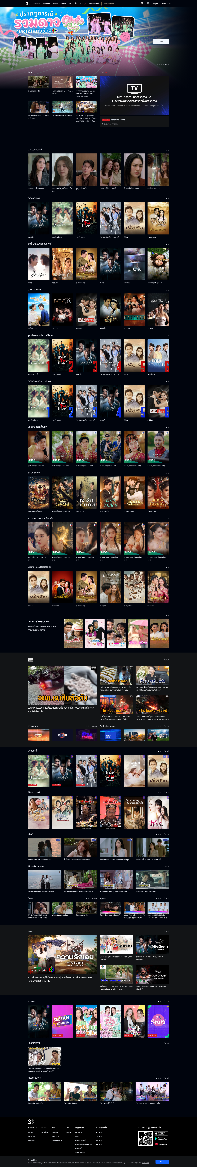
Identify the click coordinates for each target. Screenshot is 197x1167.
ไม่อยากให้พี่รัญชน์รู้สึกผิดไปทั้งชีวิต (62, 190)
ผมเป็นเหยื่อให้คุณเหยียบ (36, 188)
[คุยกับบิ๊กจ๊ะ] (158, 735)
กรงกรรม (127, 328)
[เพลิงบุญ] (62, 309)
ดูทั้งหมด (115, 124)
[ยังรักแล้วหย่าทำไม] (38, 82)
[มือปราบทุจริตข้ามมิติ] (38, 492)
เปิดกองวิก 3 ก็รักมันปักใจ (108, 1103)
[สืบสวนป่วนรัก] (95, 633)
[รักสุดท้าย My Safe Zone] (158, 264)
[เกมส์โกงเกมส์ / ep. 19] (110, 771)
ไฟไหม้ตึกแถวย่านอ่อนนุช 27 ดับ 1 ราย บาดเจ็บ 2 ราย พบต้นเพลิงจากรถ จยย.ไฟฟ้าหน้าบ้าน (115, 718)
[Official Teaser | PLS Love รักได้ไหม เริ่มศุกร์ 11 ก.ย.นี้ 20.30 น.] (38, 908)
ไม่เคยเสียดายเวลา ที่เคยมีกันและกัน (39, 859)
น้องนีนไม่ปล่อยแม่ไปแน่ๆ (131, 188)
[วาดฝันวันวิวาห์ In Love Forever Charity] (62, 82)
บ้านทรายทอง (152, 237)
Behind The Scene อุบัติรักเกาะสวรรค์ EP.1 (114, 891)
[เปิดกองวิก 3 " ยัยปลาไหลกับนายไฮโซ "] (152, 1091)
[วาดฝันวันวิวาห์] (62, 218)
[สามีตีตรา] (86, 309)
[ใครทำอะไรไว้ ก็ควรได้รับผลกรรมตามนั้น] (152, 847)
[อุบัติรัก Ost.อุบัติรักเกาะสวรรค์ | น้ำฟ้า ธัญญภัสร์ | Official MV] (116, 944)
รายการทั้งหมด (44, 1132)
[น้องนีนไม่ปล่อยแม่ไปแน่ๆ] (134, 169)
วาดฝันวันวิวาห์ (57, 237)
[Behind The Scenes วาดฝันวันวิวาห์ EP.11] (44, 879)
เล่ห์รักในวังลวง (152, 511)
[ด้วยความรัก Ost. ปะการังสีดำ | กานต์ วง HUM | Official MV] (152, 974)
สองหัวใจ (31, 237)
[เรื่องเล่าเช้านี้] (38, 735)
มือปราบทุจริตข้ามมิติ (35, 511)
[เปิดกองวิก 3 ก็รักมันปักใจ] (116, 1091)
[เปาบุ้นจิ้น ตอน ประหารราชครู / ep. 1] (86, 812)
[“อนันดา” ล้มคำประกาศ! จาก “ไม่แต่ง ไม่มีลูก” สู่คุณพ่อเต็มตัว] (134, 908)
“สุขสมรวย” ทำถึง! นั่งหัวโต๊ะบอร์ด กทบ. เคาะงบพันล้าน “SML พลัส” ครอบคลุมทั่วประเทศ (152, 688)
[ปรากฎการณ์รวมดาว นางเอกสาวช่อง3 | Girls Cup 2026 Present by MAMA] (86, 82)
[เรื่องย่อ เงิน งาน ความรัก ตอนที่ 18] (110, 908)
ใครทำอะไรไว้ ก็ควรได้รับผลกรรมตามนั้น (148, 859)
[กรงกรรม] (134, 309)
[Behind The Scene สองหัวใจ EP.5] (152, 879)
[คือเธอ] (38, 264)
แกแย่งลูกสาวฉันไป (153, 188)
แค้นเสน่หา (103, 328)
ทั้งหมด (166, 660)
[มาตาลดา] (110, 587)
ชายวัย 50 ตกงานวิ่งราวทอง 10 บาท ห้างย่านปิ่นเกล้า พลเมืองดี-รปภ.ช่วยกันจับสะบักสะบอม (115, 688)
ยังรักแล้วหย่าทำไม (34, 91)
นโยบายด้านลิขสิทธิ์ (80, 1140)
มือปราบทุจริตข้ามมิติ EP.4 (108, 466)
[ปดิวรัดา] (134, 218)
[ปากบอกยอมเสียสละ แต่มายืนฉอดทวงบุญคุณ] (116, 847)
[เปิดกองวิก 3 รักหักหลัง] (44, 1091)
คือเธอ (30, 283)
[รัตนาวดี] (73, 633)
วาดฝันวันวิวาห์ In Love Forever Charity (62, 92)
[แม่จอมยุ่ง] (116, 633)
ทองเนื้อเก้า (55, 606)
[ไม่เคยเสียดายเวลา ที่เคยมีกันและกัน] (44, 847)
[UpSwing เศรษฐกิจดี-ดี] (134, 735)
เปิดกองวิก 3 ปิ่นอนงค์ (71, 1103)
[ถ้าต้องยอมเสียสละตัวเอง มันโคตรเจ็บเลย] (80, 847)
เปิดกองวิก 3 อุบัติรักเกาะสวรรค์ (62, 115)
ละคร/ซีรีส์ (30, 1132)
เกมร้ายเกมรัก (32, 328)
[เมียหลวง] (158, 309)
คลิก (161, 42)
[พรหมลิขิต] (158, 587)
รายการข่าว (55, 1136)
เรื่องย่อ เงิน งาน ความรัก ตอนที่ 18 (110, 916)
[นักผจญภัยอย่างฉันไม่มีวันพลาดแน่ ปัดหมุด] (38, 107)
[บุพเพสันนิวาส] (86, 264)
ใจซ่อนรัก (55, 283)
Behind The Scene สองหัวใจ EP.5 (147, 891)
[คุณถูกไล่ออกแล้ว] (86, 169)
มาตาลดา (103, 606)
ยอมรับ (162, 1161)
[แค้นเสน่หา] (110, 309)
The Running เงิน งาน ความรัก (110, 237)
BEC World (78, 1132)
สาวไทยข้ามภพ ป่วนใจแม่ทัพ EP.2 (61, 558)
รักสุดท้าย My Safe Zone (156, 283)
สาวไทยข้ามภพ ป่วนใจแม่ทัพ (61, 511)
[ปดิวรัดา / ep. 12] (158, 771)
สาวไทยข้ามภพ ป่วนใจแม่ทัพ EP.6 (157, 558)
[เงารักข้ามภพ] (86, 492)
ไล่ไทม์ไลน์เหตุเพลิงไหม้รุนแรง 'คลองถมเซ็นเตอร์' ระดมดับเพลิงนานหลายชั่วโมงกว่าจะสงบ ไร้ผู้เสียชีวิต (152, 718)
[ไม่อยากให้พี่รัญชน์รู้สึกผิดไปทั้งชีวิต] (62, 169)
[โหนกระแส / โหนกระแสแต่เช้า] (86, 735)
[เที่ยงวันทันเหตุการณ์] (62, 735)
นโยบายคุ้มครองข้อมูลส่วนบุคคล (83, 1144)
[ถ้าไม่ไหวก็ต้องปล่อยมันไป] (62, 908)
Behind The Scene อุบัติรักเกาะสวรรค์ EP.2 (78, 891)
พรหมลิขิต (151, 606)
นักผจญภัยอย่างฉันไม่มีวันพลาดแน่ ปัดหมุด (38, 117)
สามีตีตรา (79, 328)
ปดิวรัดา (126, 237)
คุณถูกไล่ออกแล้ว (81, 188)
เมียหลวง (150, 328)
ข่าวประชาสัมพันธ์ (57, 1140)
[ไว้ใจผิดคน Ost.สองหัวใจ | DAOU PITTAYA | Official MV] (152, 944)
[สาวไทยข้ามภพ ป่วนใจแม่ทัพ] (62, 492)
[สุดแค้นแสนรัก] (134, 587)
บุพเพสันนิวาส (80, 283)
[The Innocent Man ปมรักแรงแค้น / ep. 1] (158, 812)
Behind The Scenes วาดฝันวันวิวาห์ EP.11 (42, 891)
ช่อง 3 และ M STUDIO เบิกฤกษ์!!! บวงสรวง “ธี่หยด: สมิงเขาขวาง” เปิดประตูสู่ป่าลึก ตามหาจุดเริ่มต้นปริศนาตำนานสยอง (158, 916)
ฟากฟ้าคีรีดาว (152, 374)
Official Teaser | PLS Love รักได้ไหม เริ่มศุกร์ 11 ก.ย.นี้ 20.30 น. (38, 916)
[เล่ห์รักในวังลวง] (158, 492)
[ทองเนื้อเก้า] (62, 587)
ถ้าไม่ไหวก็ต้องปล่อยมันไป (60, 915)
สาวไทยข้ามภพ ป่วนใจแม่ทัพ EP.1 (37, 558)
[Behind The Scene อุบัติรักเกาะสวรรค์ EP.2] (80, 879)
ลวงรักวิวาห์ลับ (104, 511)
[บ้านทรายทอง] (158, 218)
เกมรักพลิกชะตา (129, 511)
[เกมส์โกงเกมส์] (86, 218)
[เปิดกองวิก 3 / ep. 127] (38, 1021)
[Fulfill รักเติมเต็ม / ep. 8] (134, 771)
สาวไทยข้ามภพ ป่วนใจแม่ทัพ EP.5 (133, 558)
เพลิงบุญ (55, 328)
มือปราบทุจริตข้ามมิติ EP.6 (156, 466)
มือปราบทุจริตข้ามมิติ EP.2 (60, 466)
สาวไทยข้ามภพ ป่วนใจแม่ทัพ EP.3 (85, 558)
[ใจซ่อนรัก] (62, 264)
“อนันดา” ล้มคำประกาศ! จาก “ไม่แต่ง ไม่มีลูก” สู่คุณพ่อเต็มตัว (134, 916)
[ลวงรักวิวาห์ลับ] (110, 492)
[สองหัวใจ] (38, 218)
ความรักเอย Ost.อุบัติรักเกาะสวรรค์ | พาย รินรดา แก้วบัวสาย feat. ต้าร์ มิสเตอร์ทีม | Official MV (86, 118)
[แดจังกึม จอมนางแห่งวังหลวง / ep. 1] (62, 812)
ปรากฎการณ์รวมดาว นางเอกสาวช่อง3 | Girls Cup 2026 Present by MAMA (85, 94)
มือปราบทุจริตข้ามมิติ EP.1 (36, 466)
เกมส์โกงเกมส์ (80, 237)
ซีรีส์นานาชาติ (31, 1136)
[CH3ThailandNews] (110, 735)
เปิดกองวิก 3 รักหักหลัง (35, 1103)
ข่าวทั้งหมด (55, 1132)
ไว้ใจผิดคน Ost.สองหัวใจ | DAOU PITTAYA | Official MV (150, 958)
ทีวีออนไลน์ (68, 1132)
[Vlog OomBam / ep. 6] (110, 1021)
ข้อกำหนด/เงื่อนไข (80, 1152)
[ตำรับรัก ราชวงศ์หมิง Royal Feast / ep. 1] (134, 812)
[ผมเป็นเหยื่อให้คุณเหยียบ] (38, 169)
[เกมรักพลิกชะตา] (134, 492)
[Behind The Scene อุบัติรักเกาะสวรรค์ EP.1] (116, 879)
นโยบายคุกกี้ (78, 1148)
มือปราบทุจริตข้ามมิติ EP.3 (84, 466)
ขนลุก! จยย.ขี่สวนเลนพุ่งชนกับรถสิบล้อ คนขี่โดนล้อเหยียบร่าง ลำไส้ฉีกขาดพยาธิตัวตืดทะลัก (61, 709)
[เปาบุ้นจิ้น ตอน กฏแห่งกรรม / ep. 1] (110, 812)
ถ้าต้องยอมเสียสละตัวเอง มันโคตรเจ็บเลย (77, 859)
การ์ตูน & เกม (31, 1140)
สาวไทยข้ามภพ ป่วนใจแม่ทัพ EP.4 (109, 558)
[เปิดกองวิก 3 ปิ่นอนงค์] (80, 1091)
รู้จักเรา (77, 1136)
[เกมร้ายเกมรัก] (38, 309)
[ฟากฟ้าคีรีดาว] (158, 355)
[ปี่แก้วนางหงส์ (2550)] (159, 633)
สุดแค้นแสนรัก (128, 606)
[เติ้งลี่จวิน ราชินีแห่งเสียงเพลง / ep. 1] (38, 812)
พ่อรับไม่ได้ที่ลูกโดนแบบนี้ (108, 188)
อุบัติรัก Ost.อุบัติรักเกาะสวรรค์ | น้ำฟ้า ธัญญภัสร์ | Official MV (116, 958)
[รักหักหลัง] (134, 264)
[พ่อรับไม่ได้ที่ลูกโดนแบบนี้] (110, 169)
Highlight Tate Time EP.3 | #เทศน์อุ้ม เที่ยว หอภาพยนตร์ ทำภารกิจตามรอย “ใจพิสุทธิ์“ (43, 1069)
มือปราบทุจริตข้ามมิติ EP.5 (132, 466)
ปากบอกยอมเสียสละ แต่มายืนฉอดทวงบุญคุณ (114, 859)
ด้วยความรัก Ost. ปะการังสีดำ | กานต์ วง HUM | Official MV (151, 987)
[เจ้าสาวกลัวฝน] (138, 633)
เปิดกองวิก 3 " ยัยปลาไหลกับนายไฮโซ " (148, 1103)
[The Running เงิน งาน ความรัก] (110, 218)
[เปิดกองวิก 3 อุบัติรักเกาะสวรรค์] (62, 107)
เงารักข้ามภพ (80, 511)
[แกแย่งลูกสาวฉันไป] (158, 169)
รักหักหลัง (127, 283)
